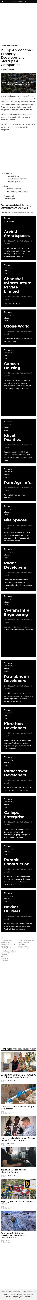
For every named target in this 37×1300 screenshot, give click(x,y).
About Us (8, 1296)
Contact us (15, 1296)
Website (16, 241)
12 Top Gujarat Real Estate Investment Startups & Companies (8, 952)
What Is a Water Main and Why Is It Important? (17, 1107)
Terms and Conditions (25, 1296)
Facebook (28, 241)
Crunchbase (18, 212)
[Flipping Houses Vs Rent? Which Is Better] (18, 1189)
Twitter (22, 241)
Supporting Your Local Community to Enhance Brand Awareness (18, 1076)
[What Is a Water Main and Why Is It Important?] (18, 1094)
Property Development (24, 1049)
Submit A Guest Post (9, 1294)
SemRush (29, 212)
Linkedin (7, 244)
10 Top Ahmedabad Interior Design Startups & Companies (26, 942)
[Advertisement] (18, 22)
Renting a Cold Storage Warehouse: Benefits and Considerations (13, 1235)
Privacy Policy (18, 1297)
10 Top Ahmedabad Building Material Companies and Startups (8, 942)
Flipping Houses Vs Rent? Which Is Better (18, 1202)
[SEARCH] (35, 1)
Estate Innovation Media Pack (25, 1294)
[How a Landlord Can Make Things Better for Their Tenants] (18, 1126)
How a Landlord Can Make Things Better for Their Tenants (18, 1139)
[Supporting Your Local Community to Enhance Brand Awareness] (18, 1062)
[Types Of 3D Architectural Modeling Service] (18, 1157)
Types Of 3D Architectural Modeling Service (14, 1171)
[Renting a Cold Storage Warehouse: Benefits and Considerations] (18, 1221)
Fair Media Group (31, 1291)
